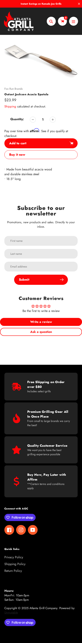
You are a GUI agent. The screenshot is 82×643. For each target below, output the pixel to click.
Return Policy (13, 570)
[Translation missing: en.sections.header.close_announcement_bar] (79, 4)
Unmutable (11, 612)
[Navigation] (73, 21)
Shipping (10, 106)
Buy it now (17, 154)
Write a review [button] (41, 322)
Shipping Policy (14, 564)
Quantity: (17, 119)
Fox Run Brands (13, 89)
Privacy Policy (13, 557)
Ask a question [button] (41, 331)
